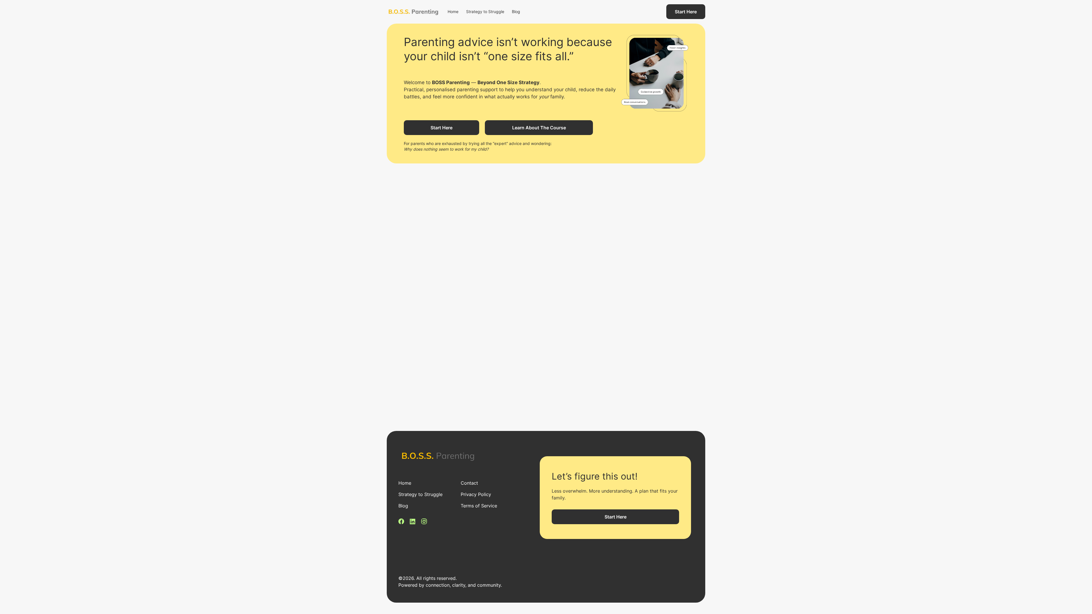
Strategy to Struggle (485, 11)
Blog (516, 11)
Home (453, 11)
